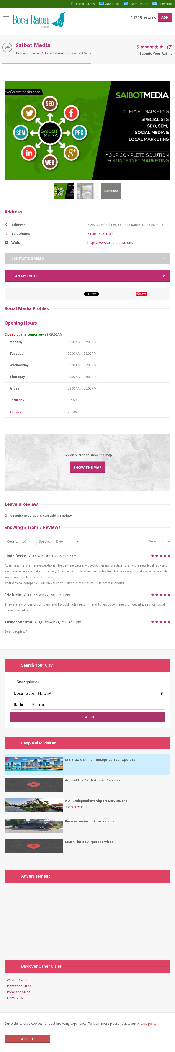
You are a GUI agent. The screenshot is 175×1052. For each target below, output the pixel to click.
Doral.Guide (15, 998)
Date (59, 541)
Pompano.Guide (18, 992)
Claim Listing (138, 4)
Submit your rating (156, 53)
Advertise (112, 4)
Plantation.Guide (19, 986)
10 (24, 541)
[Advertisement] (87, 919)
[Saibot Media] (65, 193)
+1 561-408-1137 (100, 233)
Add (164, 17)
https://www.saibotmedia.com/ (110, 242)
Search (23, 682)
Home (20, 53)
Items (35, 53)
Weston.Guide (17, 980)
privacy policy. (147, 1023)
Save (143, 293)
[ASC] (169, 541)
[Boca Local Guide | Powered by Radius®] (38, 27)
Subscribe (166, 4)
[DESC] (162, 541)
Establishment (55, 53)
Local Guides (85, 4)
